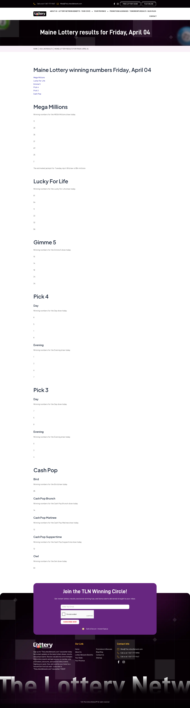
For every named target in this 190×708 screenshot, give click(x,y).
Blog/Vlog (152, 11)
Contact (153, 16)
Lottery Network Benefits (69, 11)
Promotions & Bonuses (119, 11)
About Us (53, 11)
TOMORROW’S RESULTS (138, 11)
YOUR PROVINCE (100, 11)
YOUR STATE (85, 11)
